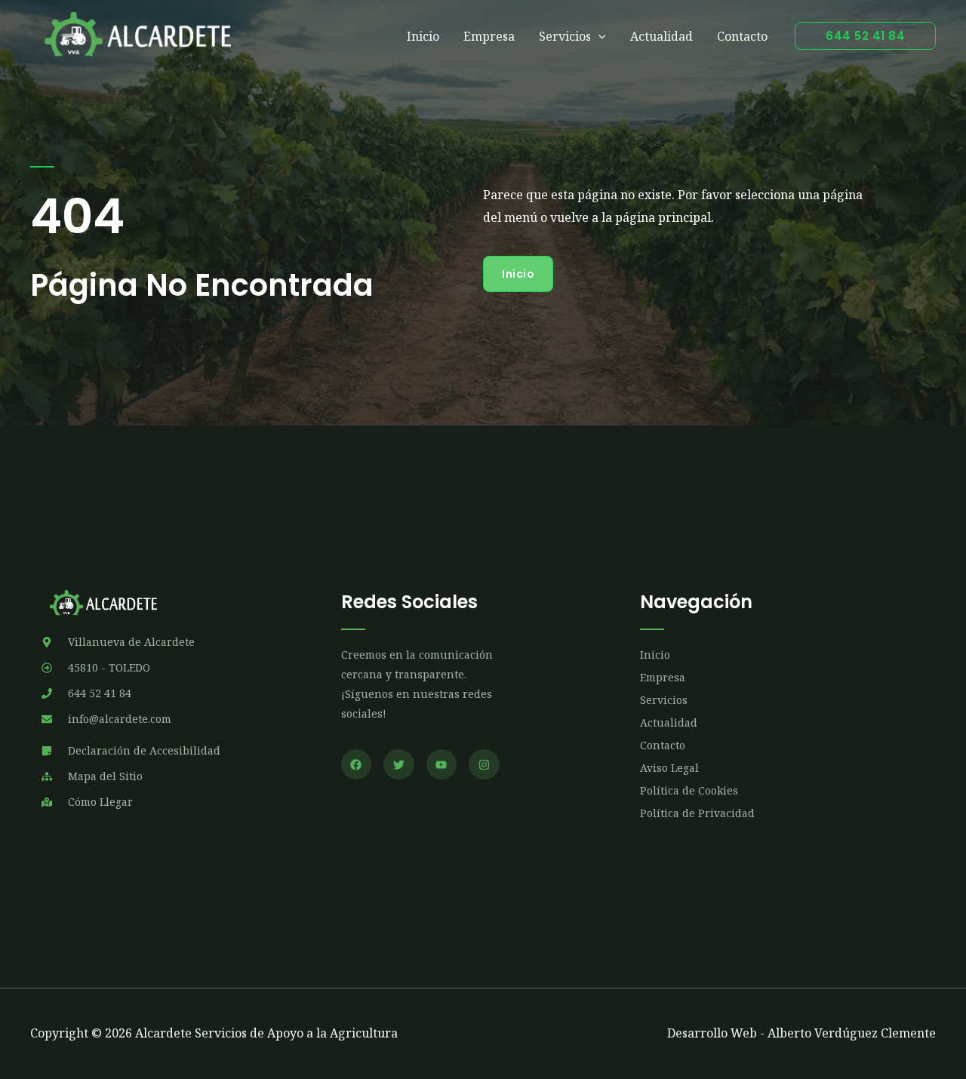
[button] (865, 36)
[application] (598, 36)
